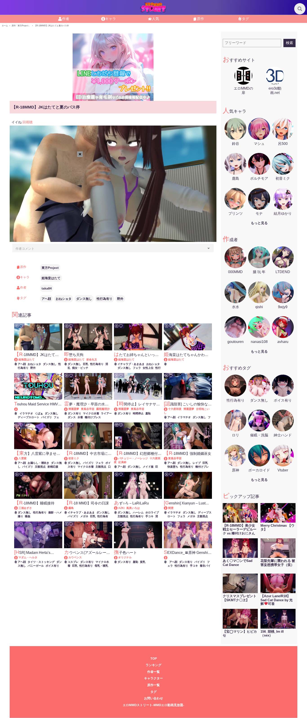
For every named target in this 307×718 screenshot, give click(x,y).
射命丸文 (91, 359)
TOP (153, 658)
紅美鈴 (122, 462)
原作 (200, 19)
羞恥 (148, 413)
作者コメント (25, 248)
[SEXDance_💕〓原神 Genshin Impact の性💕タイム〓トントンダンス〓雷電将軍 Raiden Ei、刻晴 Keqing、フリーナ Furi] (188, 557)
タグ (245, 19)
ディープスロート (28, 417)
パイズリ (46, 417)
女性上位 (148, 367)
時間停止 (138, 413)
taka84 (47, 288)
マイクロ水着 (91, 413)
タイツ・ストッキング (41, 561)
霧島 (71, 508)
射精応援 (52, 466)
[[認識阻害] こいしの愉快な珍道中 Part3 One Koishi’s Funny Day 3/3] (167, 409)
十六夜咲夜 (175, 409)
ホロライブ (152, 512)
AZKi (121, 508)
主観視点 (40, 466)
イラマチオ (26, 413)
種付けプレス (93, 417)
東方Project (50, 268)
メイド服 (148, 466)
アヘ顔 (46, 298)
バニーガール (36, 565)
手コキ (149, 516)
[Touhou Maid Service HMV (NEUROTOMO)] (38, 409)
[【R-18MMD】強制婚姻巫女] (167, 458)
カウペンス (75, 557)
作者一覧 (153, 672)
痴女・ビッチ (80, 367)
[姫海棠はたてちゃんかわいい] (167, 359)
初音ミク (73, 458)
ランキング (153, 665)
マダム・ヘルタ (27, 557)
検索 (289, 43)
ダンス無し (84, 298)
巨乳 (85, 364)
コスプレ (73, 561)
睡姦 (27, 516)
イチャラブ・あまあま (131, 364)
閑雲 (171, 508)
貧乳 (142, 561)
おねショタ (63, 298)
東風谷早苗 (87, 409)
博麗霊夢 (73, 409)
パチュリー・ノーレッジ (133, 458)
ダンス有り (74, 413)
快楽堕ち (172, 466)
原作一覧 (153, 685)
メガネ (84, 516)
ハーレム (138, 512)
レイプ (197, 462)
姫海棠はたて (51, 278)
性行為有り (104, 298)
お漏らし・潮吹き (38, 462)
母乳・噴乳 (101, 565)
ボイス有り (52, 565)
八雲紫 (22, 458)
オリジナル (125, 557)
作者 (65, 19)
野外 (120, 298)
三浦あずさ (25, 508)
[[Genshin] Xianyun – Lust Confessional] (167, 508)
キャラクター (153, 678)
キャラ (110, 19)
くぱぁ (39, 413)
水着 (80, 417)
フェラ (137, 367)
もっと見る (259, 223)
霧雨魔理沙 (103, 409)
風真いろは (133, 508)
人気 (155, 19)
